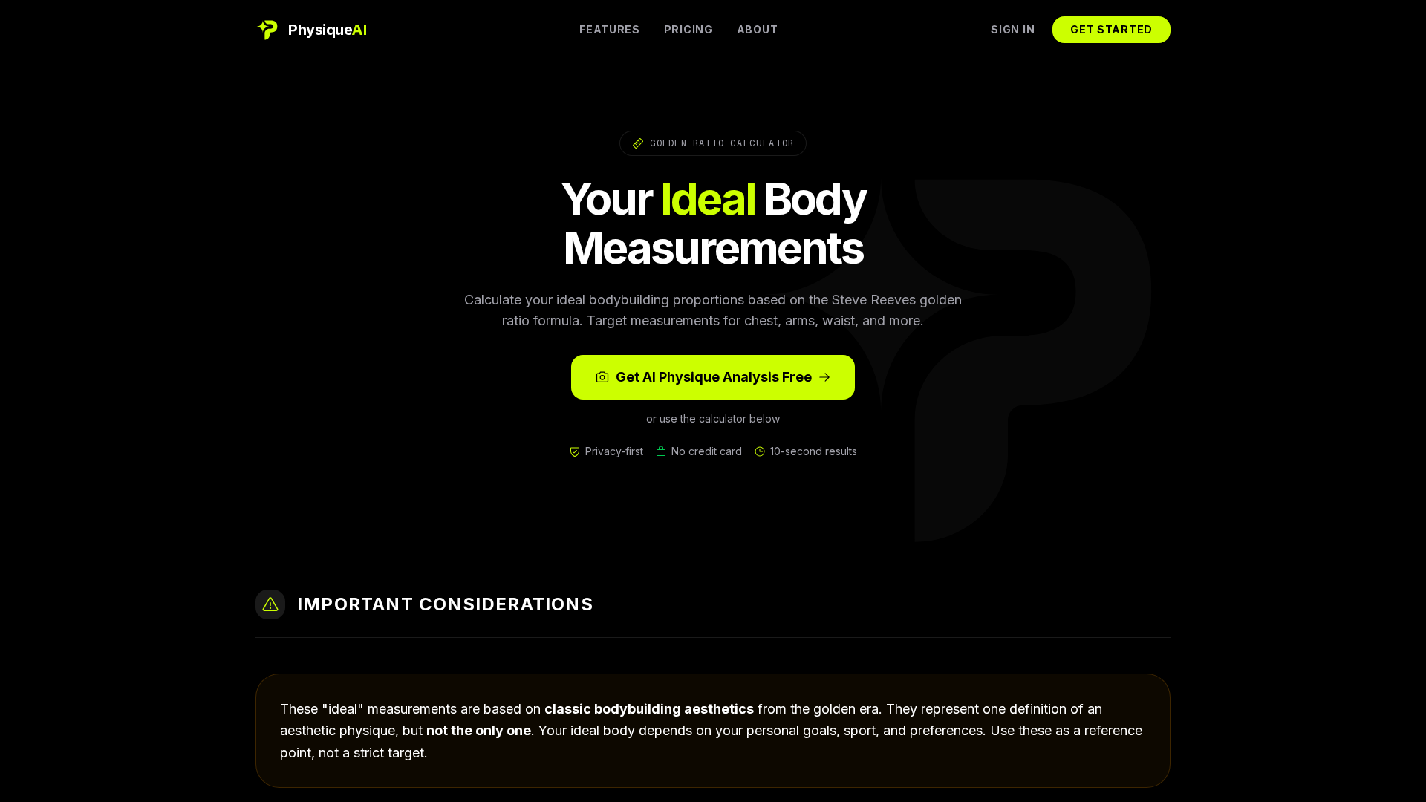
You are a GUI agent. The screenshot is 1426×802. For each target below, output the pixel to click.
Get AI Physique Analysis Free (714, 377)
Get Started (1111, 29)
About (757, 29)
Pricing (688, 29)
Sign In (1013, 29)
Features (609, 29)
